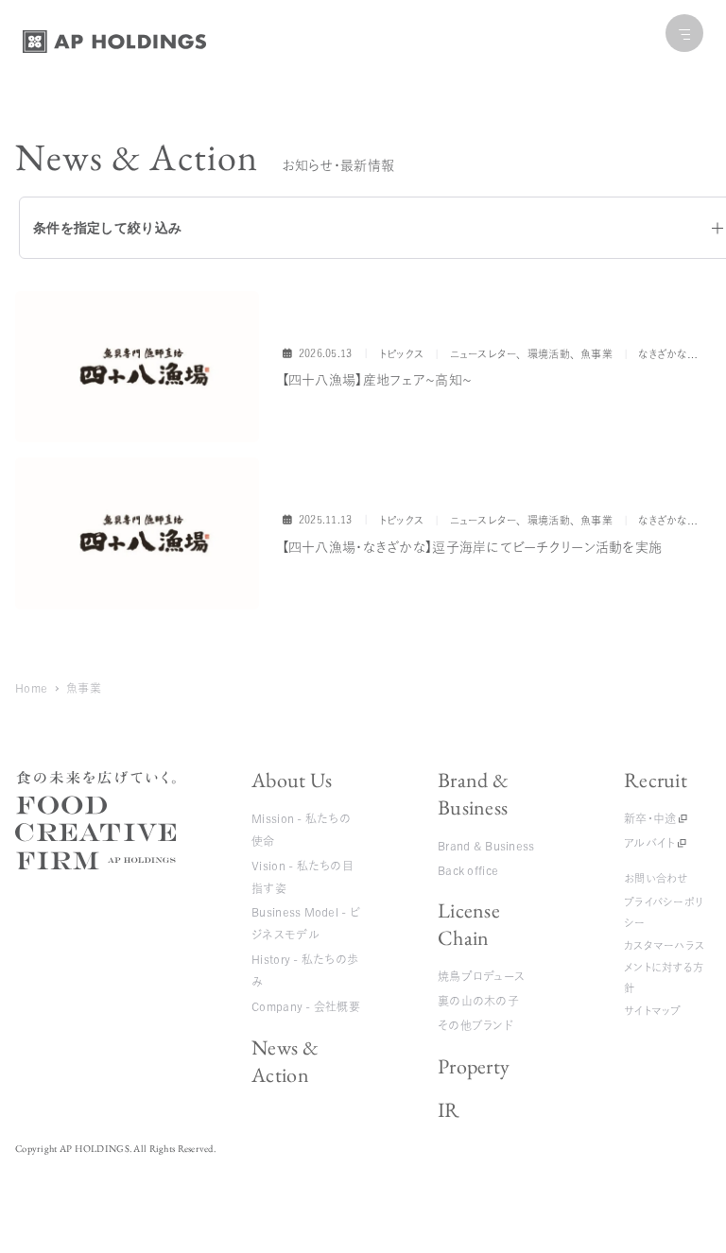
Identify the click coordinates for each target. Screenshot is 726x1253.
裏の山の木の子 (478, 1000)
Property (474, 1066)
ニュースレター (483, 354)
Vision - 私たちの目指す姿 (302, 877)
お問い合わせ (656, 878)
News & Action (285, 1061)
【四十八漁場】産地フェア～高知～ (377, 379)
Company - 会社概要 (305, 1006)
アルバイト (649, 843)
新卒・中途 (650, 818)
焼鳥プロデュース (481, 976)
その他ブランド (475, 1025)
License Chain (469, 924)
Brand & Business (473, 793)
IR (449, 1110)
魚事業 (596, 354)
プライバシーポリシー (663, 912)
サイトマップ (653, 1010)
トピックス (401, 354)
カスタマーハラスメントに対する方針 (664, 966)
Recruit (655, 780)
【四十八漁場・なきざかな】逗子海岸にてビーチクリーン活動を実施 (472, 547)
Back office (468, 870)
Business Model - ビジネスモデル (305, 923)
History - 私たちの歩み (304, 970)
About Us (291, 780)
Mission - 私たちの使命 (301, 830)
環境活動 (548, 354)
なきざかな (662, 354)
